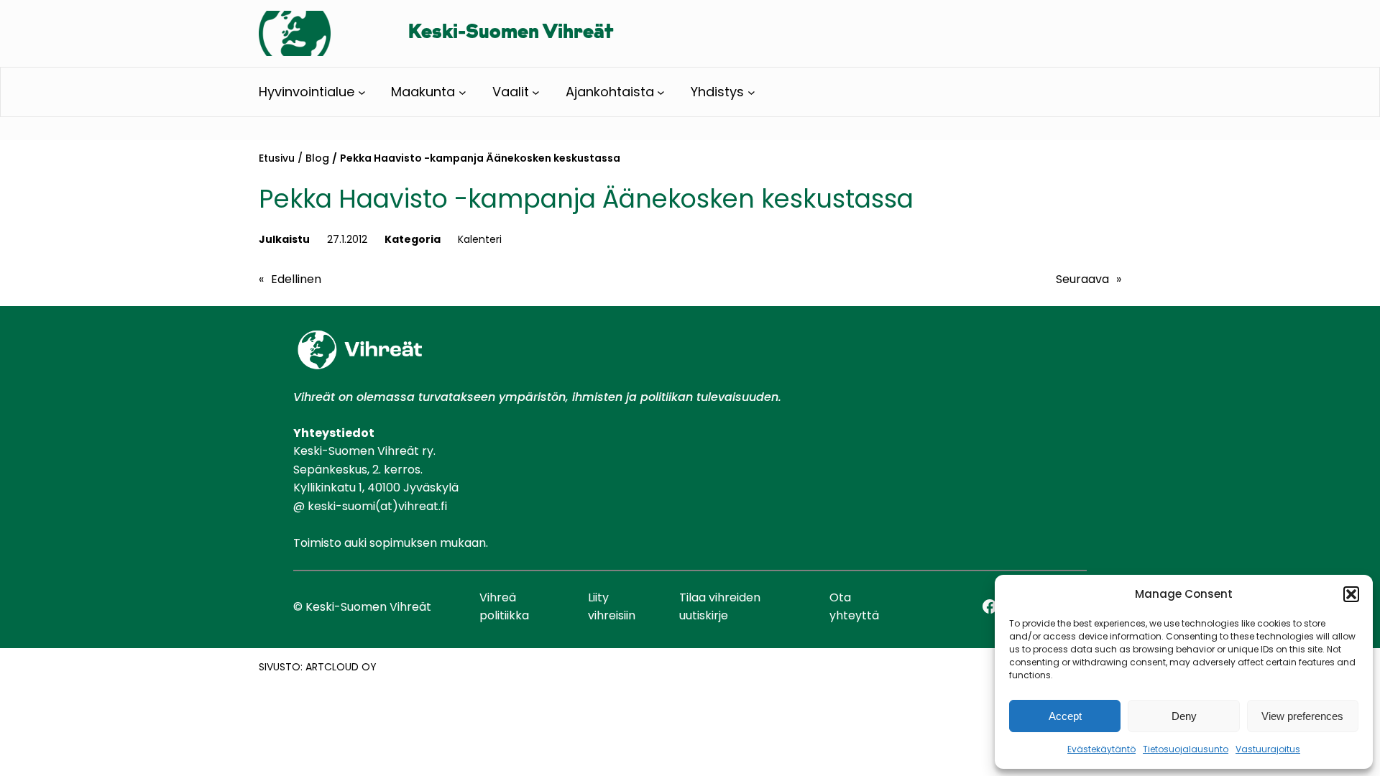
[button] (1351, 594)
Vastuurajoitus (1268, 749)
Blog (317, 158)
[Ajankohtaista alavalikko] (661, 92)
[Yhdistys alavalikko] (751, 92)
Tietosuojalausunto (1185, 749)
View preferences (1302, 716)
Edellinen (296, 279)
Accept (1065, 716)
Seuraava (1082, 279)
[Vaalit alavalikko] (536, 92)
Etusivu (277, 158)
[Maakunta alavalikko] (462, 92)
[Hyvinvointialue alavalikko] (362, 92)
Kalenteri (480, 239)
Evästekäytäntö (1101, 749)
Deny (1184, 716)
